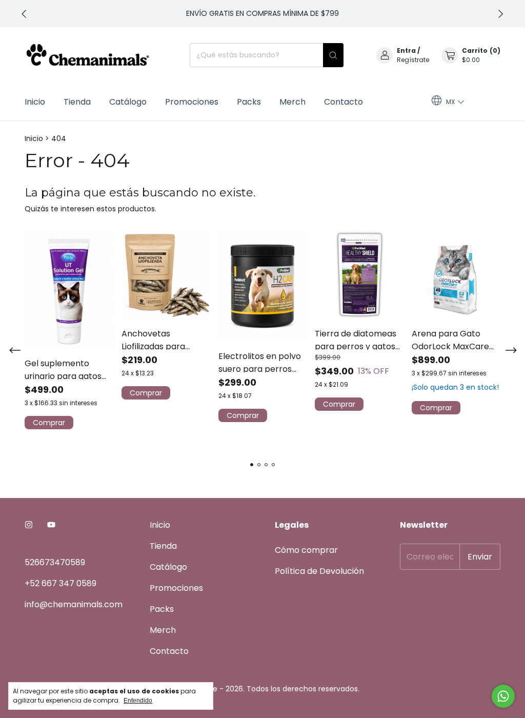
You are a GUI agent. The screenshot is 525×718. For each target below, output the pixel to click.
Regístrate (413, 59)
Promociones (191, 102)
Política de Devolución (319, 571)
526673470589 (55, 562)
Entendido (138, 700)
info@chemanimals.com (74, 604)
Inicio (35, 102)
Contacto (343, 102)
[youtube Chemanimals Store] (51, 524)
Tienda (77, 102)
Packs (249, 102)
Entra (406, 50)
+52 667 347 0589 (60, 583)
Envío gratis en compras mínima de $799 (262, 13)
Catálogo (128, 102)
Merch (292, 102)
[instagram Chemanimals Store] (29, 524)
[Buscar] (333, 55)
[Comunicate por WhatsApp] (503, 696)
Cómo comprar (306, 550)
